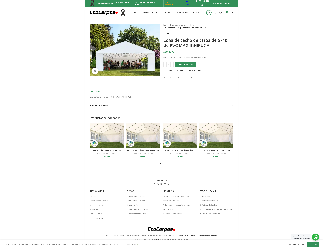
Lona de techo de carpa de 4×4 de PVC (143, 150)
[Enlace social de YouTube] (165, 184)
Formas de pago (96, 209)
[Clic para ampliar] (95, 71)
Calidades (93, 196)
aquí (138, 244)
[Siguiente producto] (171, 33)
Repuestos (174, 25)
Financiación (168, 209)
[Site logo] (104, 12)
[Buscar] (215, 12)
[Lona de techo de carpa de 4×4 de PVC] (143, 135)
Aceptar (313, 244)
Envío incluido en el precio (137, 201)
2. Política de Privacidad (209, 201)
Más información (296, 244)
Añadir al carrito (185, 64)
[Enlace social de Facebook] (154, 184)
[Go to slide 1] (160, 163)
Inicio (165, 25)
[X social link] (157, 184)
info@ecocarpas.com (190, 235)
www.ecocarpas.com (208, 235)
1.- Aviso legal (205, 196)
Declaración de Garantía (99, 201)
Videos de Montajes (97, 205)
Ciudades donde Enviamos (136, 214)
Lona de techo (186, 25)
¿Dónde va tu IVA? (97, 218)
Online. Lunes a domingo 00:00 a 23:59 (177, 196)
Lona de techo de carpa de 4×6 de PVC (180, 150)
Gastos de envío (96, 214)
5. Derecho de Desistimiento (211, 214)
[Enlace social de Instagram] (161, 184)
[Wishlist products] (220, 12)
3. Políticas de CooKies (208, 205)
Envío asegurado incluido (136, 196)
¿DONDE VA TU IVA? (188, 3)
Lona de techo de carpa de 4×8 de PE (216, 150)
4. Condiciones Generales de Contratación (216, 209)
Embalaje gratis (132, 205)
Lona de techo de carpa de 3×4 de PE (107, 150)
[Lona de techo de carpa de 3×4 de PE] (107, 135)
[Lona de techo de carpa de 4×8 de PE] (216, 135)
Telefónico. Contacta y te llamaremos (177, 205)
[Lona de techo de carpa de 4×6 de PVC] (180, 135)
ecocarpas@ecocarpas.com (222, 3)
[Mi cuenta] (209, 12)
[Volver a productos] (168, 33)
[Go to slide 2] (162, 163)
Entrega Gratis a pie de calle (137, 209)
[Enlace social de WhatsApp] (202, 5)
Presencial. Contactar (171, 201)
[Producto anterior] (165, 33)
